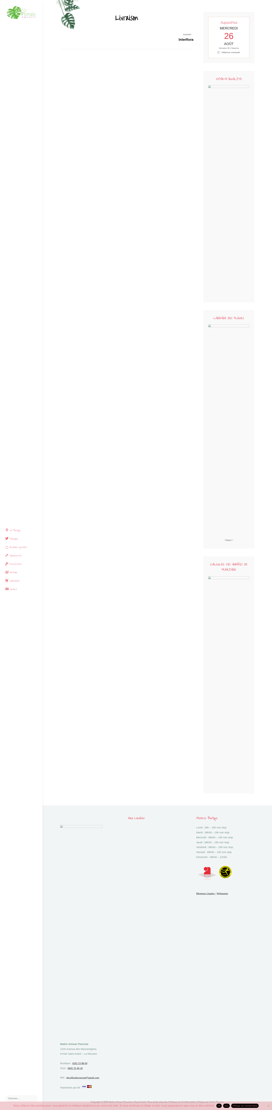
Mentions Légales (205, 893)
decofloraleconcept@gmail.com (82, 1077)
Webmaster (222, 893)
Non (226, 1106)
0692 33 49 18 (75, 1068)
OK (219, 1106)
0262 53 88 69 (79, 1063)
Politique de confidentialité (245, 1106)
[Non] (268, 1105)
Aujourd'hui (229, 22)
